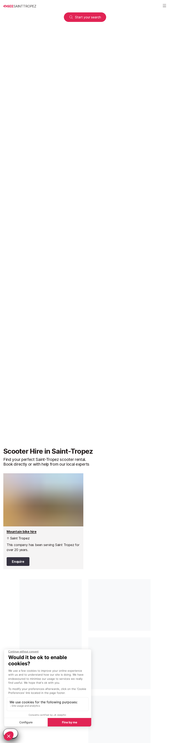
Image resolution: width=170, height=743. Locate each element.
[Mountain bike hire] (43, 521)
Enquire (18, 561)
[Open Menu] (164, 6)
